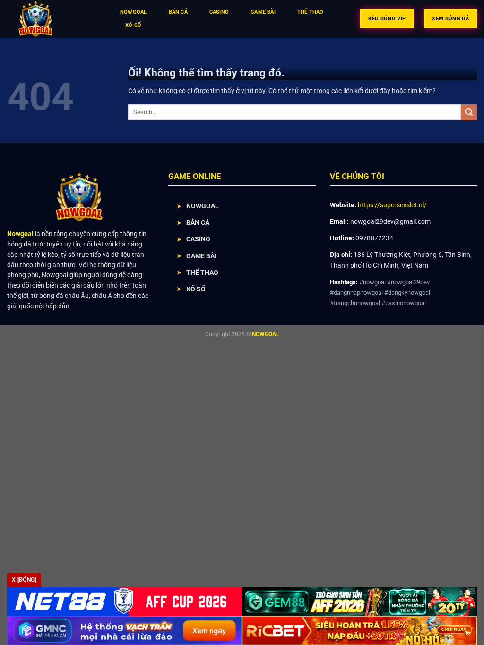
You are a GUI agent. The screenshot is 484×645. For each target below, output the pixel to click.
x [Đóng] (24, 580)
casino (219, 12)
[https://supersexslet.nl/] (53, 19)
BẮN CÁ (197, 222)
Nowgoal (133, 12)
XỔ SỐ (196, 289)
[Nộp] (469, 112)
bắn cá (178, 12)
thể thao (310, 12)
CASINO (198, 239)
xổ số (133, 25)
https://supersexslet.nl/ (392, 205)
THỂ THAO (202, 272)
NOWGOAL (202, 206)
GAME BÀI (201, 256)
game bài (263, 12)
